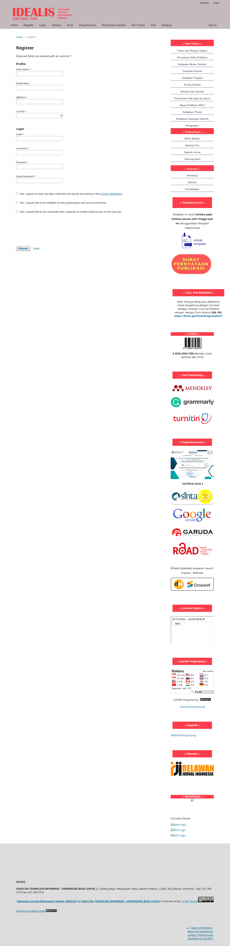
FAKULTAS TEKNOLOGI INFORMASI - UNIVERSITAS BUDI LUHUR (120, 901)
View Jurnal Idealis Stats (30, 911)
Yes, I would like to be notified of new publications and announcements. (63, 202)
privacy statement (111, 193)
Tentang (166, 25)
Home (14, 25)
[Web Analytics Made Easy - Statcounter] (205, 699)
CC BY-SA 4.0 (190, 901)
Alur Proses (138, 25)
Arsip (70, 25)
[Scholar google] (192, 523)
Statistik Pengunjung (183, 735)
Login (42, 25)
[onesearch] (192, 800)
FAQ (153, 25)
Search (212, 25)
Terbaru (56, 25)
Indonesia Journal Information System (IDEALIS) (47, 901)
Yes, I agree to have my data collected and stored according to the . (71, 193)
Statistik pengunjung (192, 706)
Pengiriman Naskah (114, 25)
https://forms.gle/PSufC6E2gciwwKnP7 (198, 316)
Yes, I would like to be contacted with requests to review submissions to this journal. (70, 211)
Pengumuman (87, 25)
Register (29, 25)
